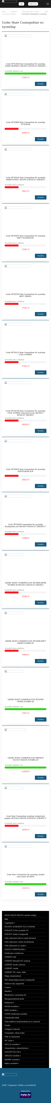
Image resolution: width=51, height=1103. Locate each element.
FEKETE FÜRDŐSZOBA (14, 949)
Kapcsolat (33, 4)
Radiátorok (9, 1003)
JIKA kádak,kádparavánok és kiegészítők (20, 980)
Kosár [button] (21, 4)
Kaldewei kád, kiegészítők (14, 984)
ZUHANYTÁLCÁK (12, 1052)
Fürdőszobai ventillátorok (14, 953)
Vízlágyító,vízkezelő (12, 1029)
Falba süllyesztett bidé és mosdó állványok (20, 938)
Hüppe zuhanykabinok (13, 976)
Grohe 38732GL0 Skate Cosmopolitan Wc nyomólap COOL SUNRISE (25, 354)
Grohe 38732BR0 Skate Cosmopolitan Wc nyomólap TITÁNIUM (25, 123)
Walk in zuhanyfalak (12, 1037)
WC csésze (8, 1041)
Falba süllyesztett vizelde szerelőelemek (19, 942)
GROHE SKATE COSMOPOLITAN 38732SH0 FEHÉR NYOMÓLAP (25, 701)
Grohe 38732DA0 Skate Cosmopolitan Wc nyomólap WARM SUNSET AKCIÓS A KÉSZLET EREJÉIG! (25, 179)
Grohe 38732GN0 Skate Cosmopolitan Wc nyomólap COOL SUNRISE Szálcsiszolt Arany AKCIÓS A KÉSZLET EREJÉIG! (25, 413)
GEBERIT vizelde (11, 968)
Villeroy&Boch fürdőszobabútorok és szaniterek (22, 1022)
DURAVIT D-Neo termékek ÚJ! (17, 930)
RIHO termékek (10, 1010)
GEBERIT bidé (10, 957)
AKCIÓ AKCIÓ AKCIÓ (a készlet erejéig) (20, 915)
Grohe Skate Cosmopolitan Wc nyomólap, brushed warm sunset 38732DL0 (25, 876)
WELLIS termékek (12, 1044)
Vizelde (7, 1025)
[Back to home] (9, 4)
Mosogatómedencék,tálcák (14, 999)
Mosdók (7, 991)
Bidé (6, 919)
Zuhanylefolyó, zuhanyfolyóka (16, 1048)
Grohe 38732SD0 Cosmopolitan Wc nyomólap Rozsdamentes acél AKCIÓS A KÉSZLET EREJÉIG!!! (25, 525)
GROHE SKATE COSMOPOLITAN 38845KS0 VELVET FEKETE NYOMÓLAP (25, 759)
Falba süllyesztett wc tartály (15, 946)
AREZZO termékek (12, 1056)
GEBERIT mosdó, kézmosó (15, 965)
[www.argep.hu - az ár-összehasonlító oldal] (25, 1095)
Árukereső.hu (25, 1091)
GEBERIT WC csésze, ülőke (15, 972)
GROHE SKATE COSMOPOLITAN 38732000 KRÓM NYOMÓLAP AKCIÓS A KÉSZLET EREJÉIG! (25, 584)
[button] (47, 4)
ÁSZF (4, 1085)
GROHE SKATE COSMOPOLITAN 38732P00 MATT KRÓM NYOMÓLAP (25, 642)
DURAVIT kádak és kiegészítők (16, 934)
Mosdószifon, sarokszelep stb (15, 995)
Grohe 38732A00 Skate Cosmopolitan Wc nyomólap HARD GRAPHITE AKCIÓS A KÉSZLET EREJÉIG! (25, 65)
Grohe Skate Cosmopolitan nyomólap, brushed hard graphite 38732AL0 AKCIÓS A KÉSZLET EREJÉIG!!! (25, 817)
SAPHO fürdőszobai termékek (16, 1014)
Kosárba (41, 84)
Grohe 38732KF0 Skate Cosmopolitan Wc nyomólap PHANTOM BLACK (25, 470)
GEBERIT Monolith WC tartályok (17, 961)
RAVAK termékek (11, 1006)
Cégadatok (12, 1085)
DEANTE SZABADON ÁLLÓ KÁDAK (20, 927)
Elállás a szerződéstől (27, 1085)
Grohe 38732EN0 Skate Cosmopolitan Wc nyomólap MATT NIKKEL (25, 295)
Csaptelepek (9, 923)
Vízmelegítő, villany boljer (15, 1033)
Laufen (7, 987)
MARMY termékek (12, 1060)
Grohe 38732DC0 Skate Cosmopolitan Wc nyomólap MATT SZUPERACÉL (25, 237)
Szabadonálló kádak (12, 1018)
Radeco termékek (11, 1063)
